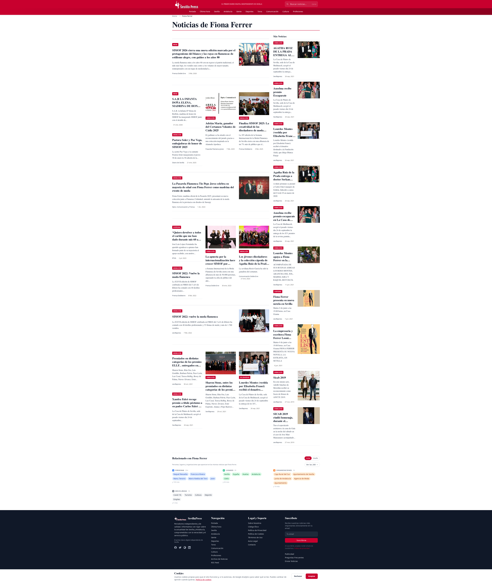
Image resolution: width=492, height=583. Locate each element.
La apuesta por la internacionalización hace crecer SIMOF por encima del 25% (220, 261)
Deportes (249, 11)
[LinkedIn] (189, 547)
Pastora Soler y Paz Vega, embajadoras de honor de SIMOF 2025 (187, 143)
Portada (192, 11)
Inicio (174, 16)
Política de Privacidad (257, 530)
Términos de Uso (255, 537)
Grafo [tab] (315, 458)
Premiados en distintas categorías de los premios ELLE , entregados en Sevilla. (187, 363)
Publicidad (289, 554)
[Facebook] (175, 547)
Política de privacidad (301, 548)
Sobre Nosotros (254, 523)
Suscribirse (301, 540)
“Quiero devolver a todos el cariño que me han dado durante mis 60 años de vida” (187, 237)
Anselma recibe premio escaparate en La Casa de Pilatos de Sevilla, (284, 218)
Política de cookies (203, 579)
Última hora (205, 11)
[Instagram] (184, 547)
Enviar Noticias (291, 561)
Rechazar (298, 576)
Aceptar (311, 576)
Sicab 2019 (279, 377)
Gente (239, 11)
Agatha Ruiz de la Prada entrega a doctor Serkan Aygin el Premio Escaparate (283, 179)
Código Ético (253, 526)
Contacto (252, 544)
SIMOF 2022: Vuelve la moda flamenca (186, 275)
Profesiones (298, 11)
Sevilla (217, 11)
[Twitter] (180, 547)
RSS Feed (215, 562)
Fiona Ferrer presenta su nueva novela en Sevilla (283, 300)
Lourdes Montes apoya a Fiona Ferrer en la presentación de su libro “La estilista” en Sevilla (284, 262)
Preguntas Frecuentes (294, 557)
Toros (260, 11)
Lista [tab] (308, 458)
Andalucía (228, 11)
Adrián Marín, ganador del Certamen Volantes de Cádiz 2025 (220, 126)
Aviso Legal (253, 541)
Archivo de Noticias (219, 559)
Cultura (286, 11)
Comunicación (272, 11)
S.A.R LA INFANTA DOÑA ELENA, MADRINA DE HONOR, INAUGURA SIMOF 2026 (187, 106)
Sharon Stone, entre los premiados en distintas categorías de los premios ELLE (220, 387)
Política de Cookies (256, 534)
